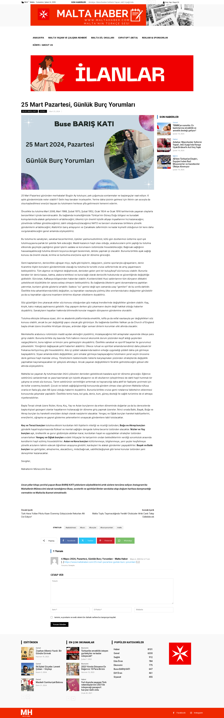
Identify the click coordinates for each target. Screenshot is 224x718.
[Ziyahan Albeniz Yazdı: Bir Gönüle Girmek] (27, 653)
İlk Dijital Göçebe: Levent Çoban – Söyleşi (48, 667)
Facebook (181, 713)
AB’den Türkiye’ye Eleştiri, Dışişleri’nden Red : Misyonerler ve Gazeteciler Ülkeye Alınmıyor (186, 163)
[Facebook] (173, 713)
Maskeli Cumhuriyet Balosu (49, 682)
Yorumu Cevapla (68, 565)
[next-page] (28, 697)
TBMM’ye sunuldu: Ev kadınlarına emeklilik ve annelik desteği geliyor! (184, 128)
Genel (43, 111)
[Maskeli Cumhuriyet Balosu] (27, 684)
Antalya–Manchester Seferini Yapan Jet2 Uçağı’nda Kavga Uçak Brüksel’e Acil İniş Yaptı (187, 144)
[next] (154, 2)
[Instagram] (191, 713)
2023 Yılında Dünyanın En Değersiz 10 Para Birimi (93, 667)
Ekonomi (84, 648)
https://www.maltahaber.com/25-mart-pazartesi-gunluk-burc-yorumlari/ (100, 562)
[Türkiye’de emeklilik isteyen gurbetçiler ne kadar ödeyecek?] (72, 653)
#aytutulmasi (71, 528)
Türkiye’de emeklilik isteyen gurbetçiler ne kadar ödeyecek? (94, 653)
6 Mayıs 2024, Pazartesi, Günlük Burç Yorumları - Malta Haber (94, 558)
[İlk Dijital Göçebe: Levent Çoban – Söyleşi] (27, 669)
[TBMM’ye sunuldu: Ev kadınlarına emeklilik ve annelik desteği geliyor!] (164, 128)
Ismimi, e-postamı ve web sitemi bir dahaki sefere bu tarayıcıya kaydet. (85, 617)
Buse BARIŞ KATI (29, 111)
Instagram (198, 713)
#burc (82, 528)
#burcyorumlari (106, 528)
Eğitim (175, 156)
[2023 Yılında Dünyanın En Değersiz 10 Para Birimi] (72, 669)
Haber (175, 139)
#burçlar (92, 528)
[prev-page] (23, 697)
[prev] (149, 2)
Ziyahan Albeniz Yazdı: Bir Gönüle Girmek (49, 652)
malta (119, 528)
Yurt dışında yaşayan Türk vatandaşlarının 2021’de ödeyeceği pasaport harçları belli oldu (93, 686)
